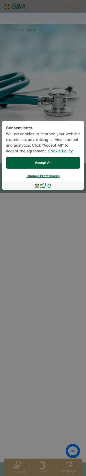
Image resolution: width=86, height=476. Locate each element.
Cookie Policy (60, 151)
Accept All (43, 163)
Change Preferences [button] (43, 176)
